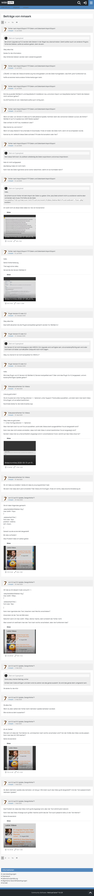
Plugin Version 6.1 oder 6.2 (17, 313)
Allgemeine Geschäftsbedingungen (14, 881)
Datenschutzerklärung (10, 878)
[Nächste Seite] (17, 22)
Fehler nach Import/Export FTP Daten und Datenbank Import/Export (31, 28)
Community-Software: (47, 893)
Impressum (6, 876)
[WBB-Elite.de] (15, 3)
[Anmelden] (85, 3)
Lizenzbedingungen (9, 874)
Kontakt (5, 883)
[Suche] (79, 3)
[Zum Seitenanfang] (90, 893)
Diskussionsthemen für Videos (19, 386)
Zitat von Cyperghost (15, 38)
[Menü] (91, 3)
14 (12, 22)
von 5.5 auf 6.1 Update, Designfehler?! (21, 498)
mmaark (10, 31)
